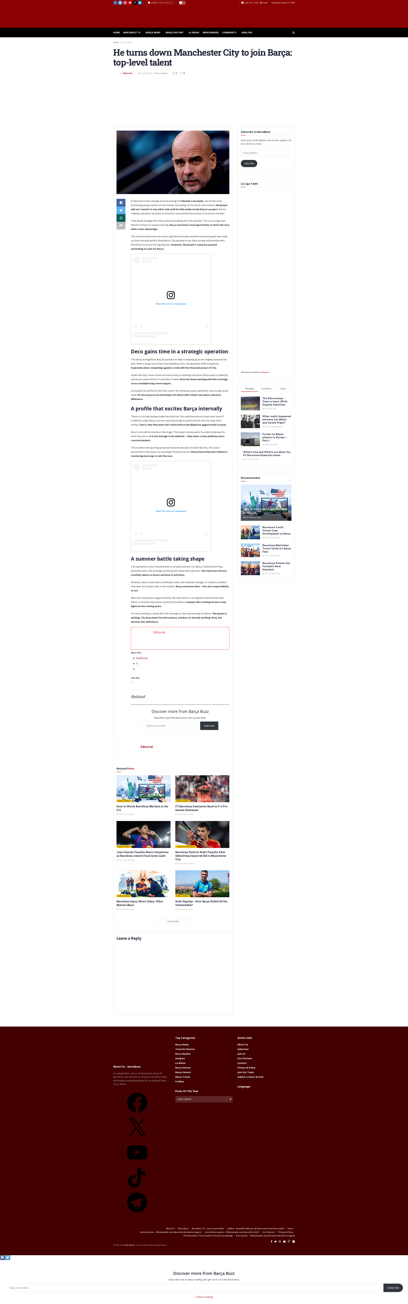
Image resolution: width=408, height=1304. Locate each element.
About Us (242, 1044)
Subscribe (209, 725)
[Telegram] (137, 1213)
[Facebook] (137, 1113)
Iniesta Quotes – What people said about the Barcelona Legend (171, 1232)
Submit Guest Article (162, 2)
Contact (242, 1063)
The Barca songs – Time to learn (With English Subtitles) (275, 401)
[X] (137, 1138)
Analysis (247, 32)
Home (116, 32)
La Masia (194, 32)
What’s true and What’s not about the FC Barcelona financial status (267, 453)
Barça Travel (182, 1076)
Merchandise (211, 32)
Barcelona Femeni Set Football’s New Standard (276, 566)
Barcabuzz (130, 1245)
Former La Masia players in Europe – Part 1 (274, 437)
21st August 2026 (126, 814)
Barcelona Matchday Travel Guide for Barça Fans (276, 548)
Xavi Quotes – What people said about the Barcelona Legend (265, 1235)
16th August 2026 (185, 814)
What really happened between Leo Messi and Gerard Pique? (276, 419)
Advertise (243, 1049)
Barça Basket (183, 1053)
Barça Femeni (183, 1072)
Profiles (179, 1081)
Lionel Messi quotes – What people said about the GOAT (232, 1232)
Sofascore (265, 372)
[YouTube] (137, 1163)
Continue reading (204, 1296)
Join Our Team (251, 2)
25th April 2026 (145, 73)
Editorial (127, 73)
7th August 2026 (185, 909)
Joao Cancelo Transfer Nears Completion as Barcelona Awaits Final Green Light (143, 853)
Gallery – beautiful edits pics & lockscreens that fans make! (255, 1228)
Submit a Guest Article (250, 1076)
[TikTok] (137, 1188)
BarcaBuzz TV (131, 32)
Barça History (174, 32)
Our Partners (244, 1058)
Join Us (241, 1053)
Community (229, 32)
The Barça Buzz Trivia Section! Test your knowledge (208, 1235)
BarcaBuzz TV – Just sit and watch (208, 1228)
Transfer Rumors (186, 846)
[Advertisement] (204, 100)
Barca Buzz (183, 1228)
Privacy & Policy (246, 1067)
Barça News (153, 32)
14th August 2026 (185, 863)
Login (265, 2)
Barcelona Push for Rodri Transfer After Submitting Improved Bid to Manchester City (200, 855)
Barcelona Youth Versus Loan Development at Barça (276, 530)
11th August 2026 (126, 909)
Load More (173, 921)
